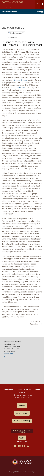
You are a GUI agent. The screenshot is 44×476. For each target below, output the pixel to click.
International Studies (9, 12)
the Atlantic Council (17, 87)
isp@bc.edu (8, 353)
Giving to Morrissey (22, 421)
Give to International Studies (22, 431)
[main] (22, 181)
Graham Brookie (20, 80)
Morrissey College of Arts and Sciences (12, 7)
